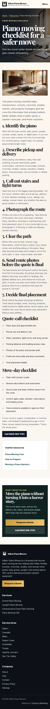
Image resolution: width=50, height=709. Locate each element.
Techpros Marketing (39, 703)
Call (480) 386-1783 (14, 434)
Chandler (6, 632)
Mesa (4, 636)
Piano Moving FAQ (10, 613)
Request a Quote (25, 522)
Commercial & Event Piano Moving (18, 609)
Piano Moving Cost (14, 454)
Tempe (5, 648)
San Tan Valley (9, 656)
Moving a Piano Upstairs (17, 464)
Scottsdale (7, 644)
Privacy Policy (8, 684)
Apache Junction (10, 652)
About (5, 672)
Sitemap (6, 688)
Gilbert (5, 628)
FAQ (4, 676)
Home (4, 16)
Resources (14, 16)
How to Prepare (13, 459)
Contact (5, 680)
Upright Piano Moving (12, 605)
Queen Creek (8, 640)
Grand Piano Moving (11, 601)
